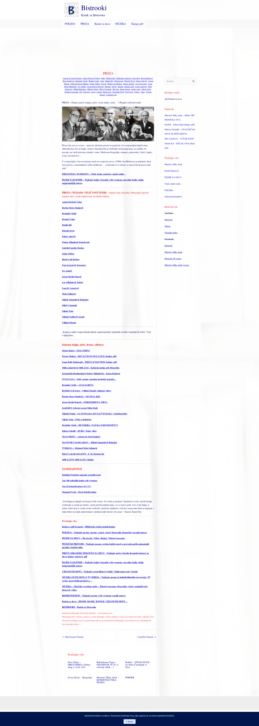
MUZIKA (120, 24)
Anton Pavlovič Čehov (91, 78)
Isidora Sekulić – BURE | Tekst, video (79, 430)
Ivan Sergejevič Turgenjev (74, 265)
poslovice (86, 92)
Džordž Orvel (129, 81)
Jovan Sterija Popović (95, 86)
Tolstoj (136, 92)
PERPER (129, 677)
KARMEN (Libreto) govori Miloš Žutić (80, 407)
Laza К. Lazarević (70, 288)
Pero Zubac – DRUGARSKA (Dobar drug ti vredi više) (79, 664)
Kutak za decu (102, 24)
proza (93, 92)
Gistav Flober (95, 84)
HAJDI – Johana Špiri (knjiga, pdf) (180, 124)
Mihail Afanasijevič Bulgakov (75, 299)
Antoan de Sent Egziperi (72, 78)
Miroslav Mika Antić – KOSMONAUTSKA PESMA (108, 680)
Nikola (167, 226)
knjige (114, 86)
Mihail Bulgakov (80, 89)
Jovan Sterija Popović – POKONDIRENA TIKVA (85, 402)
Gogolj (103, 84)
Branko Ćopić (94, 81)
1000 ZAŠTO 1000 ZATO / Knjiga (78, 459)
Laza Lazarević (141, 86)
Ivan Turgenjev (141, 84)
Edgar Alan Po (141, 81)
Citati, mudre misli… (173, 183)
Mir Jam (116, 89)
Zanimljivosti (111, 94)
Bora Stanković (68, 81)
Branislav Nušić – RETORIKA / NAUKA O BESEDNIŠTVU (90, 425)
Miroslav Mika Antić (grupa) (177, 265)
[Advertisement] (129, 48)
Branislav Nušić (82, 81)
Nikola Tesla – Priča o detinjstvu (76, 419)
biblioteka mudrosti (123, 78)
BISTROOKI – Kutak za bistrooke (79, 607)
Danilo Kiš (109, 81)
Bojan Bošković (147, 78)
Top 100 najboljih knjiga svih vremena (79, 480)
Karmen (108, 86)
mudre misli (135, 89)
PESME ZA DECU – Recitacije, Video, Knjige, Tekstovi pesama (93, 538)
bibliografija (110, 78)
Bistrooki (94, 7)
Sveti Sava (129, 92)
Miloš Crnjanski (69, 305)
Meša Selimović (69, 293)
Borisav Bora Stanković (72, 207)
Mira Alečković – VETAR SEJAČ (179, 138)
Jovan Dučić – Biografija (80, 677)
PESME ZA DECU (173, 177)
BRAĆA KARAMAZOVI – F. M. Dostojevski (83, 453)
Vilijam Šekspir (69, 322)
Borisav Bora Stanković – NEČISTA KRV (81, 396)
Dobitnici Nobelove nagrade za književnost (81, 474)
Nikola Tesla (146, 89)
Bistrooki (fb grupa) (173, 258)
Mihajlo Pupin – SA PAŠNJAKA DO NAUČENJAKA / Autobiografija (94, 413)
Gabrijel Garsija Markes (79, 84)
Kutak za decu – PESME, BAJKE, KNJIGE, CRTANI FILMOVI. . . (95, 601)
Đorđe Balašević (172, 170)
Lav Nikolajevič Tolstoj (72, 282)
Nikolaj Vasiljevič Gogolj (73, 316)
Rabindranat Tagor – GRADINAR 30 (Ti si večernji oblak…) (107, 664)
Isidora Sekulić (128, 84)
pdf (80, 92)
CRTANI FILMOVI (173, 196)
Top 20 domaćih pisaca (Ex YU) (76, 486)
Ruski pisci (107, 92)
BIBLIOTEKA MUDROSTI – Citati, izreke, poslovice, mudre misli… (93, 173)
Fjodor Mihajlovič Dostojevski (75, 242)
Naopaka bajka (171, 232)
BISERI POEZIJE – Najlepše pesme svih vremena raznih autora (94, 595)
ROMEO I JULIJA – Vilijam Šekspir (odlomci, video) (86, 390)
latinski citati (129, 86)
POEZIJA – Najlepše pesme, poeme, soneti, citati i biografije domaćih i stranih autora (104, 532)
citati (102, 81)
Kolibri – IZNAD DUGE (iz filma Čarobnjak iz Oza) (137, 664)
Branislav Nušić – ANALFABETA (78, 385)
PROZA (85, 24)
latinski (120, 86)
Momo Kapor (125, 89)
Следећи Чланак (146, 636)
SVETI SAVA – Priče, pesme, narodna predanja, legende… (89, 379)
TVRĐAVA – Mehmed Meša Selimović (79, 448)
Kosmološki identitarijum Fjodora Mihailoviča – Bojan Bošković (91, 373)
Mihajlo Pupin (92, 89)
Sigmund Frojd (118, 92)
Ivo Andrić (82, 86)
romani (99, 92)
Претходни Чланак (73, 636)
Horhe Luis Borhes (114, 84)
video (143, 92)
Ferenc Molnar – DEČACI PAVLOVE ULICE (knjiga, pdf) (89, 356)
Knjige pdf (137, 24)
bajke (103, 78)
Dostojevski (118, 81)
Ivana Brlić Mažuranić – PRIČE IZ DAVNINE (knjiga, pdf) (89, 362)
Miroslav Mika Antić (173, 164)
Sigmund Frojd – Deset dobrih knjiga (79, 492)
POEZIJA (70, 24)
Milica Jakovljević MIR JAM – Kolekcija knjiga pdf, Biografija (90, 367)
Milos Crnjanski (105, 89)
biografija (136, 78)
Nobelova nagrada (71, 92)
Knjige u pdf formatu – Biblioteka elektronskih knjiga (88, 526)
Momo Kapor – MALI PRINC (76, 350)
